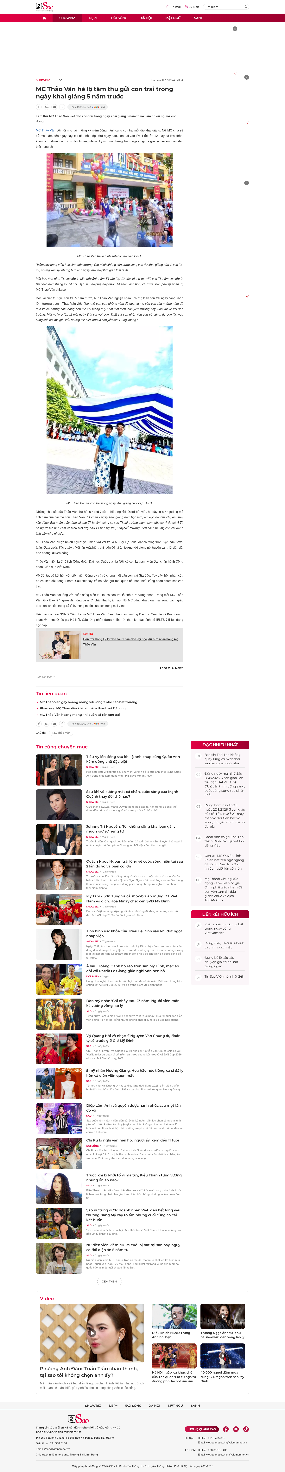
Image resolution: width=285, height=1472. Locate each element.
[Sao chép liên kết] (62, 107)
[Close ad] (235, 28)
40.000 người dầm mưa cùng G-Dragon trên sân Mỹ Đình (222, 1377)
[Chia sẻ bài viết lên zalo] (46, 107)
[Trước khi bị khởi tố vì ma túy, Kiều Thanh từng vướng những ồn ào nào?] (59, 1188)
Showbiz (67, 18)
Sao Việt (88, 633)
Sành (198, 18)
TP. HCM (190, 1450)
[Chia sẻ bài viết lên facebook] (39, 107)
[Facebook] (226, 1429)
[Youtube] (236, 1429)
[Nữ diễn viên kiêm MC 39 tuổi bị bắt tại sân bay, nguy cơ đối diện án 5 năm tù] (59, 1258)
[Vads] (235, 73)
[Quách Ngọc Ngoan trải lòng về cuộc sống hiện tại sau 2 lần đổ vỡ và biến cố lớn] (59, 874)
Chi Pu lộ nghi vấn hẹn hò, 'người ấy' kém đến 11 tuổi (132, 1140)
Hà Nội (189, 1438)
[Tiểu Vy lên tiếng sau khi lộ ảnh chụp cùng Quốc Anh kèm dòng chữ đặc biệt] (59, 770)
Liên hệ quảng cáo (202, 1429)
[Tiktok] (246, 1429)
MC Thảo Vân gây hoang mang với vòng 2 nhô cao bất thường (88, 702)
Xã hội (146, 18)
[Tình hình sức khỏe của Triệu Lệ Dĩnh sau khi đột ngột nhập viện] (59, 944)
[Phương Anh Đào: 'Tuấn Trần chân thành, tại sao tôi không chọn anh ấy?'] (92, 1333)
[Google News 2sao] (88, 107)
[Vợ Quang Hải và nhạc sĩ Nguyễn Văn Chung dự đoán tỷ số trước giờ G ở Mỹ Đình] (59, 1049)
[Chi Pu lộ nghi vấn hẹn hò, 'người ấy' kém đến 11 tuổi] (59, 1153)
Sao (59, 80)
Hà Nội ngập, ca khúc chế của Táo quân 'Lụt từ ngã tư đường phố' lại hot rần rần (174, 1377)
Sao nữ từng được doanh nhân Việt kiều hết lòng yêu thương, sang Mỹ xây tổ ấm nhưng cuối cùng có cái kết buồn (133, 1215)
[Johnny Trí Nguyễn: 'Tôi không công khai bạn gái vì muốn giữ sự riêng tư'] (59, 839)
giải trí (222, 962)
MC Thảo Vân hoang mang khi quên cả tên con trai (80, 715)
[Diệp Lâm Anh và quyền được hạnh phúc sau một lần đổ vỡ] (59, 1118)
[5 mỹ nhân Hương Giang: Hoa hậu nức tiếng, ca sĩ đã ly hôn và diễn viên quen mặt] (59, 1083)
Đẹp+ (93, 18)
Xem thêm (109, 1281)
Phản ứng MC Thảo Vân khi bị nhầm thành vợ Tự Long (83, 708)
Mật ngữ (172, 18)
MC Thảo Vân (45, 130)
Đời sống (119, 18)
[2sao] (44, 18)
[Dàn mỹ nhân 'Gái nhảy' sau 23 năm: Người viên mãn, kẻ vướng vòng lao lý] (59, 1014)
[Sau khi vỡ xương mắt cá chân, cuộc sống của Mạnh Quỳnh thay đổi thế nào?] (59, 804)
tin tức (226, 924)
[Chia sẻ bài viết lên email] (54, 107)
